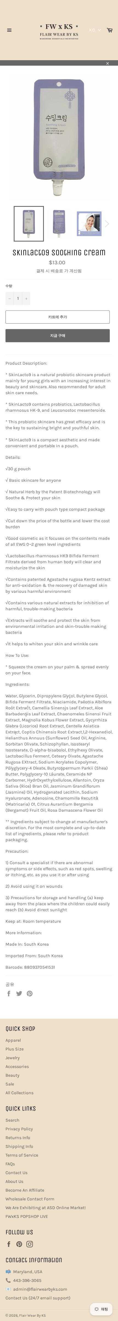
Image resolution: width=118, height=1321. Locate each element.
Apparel (13, 1040)
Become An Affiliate (24, 1190)
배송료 (57, 270)
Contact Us (16, 1172)
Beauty (12, 1075)
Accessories (17, 1066)
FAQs (10, 1163)
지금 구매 (57, 335)
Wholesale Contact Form (29, 1198)
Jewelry (12, 1057)
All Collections (19, 1092)
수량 (8, 286)
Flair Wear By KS (32, 1315)
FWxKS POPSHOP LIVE (26, 1216)
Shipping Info (19, 1146)
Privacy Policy (19, 1128)
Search (12, 1120)
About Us (14, 1181)
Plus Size (14, 1049)
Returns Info (17, 1137)
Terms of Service (21, 1155)
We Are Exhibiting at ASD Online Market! (45, 1207)
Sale (9, 1084)
